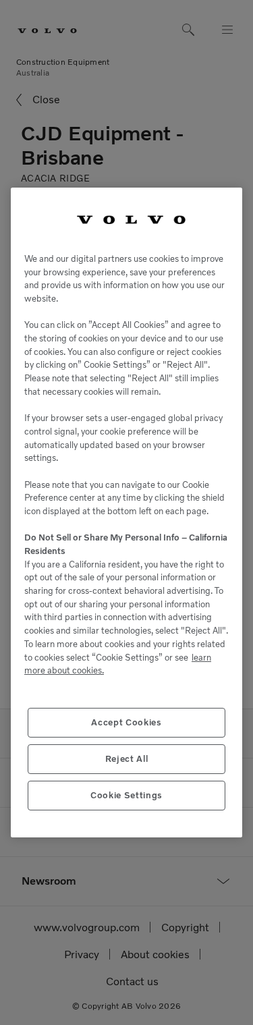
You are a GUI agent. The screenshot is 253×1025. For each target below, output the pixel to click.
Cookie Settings (126, 795)
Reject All (126, 759)
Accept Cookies (126, 722)
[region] (126, 512)
